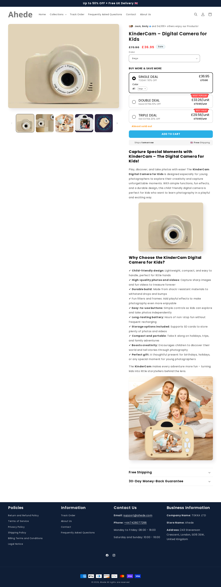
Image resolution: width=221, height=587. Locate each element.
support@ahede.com (137, 515)
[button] (58, 14)
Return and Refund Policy (23, 515)
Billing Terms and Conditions (25, 538)
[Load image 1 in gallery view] (25, 123)
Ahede (103, 582)
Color (132, 52)
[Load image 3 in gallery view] (64, 123)
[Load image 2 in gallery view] (45, 123)
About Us (66, 521)
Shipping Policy (17, 532)
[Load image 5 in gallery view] (104, 123)
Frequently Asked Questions (78, 532)
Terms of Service (18, 521)
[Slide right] (117, 123)
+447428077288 (135, 523)
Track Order (68, 515)
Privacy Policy (16, 527)
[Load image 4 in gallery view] (84, 123)
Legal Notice (15, 544)
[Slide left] (11, 123)
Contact (66, 527)
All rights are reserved (118, 582)
